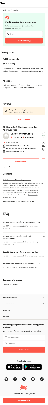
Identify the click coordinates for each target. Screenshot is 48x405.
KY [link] (9, 10)
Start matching (24, 41)
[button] (4, 167)
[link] (21, 143)
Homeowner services (10, 297)
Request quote (21, 161)
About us (6, 316)
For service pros (8, 304)
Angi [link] (4, 10)
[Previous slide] (4, 166)
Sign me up (24, 350)
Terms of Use (18, 394)
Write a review (24, 119)
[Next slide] (9, 166)
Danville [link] (15, 10)
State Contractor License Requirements (17, 180)
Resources (6, 310)
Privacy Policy (30, 394)
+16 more (39, 71)
